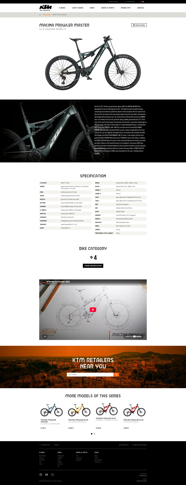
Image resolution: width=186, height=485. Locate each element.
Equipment (78, 460)
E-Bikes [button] (62, 8)
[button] (91, 433)
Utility (40, 464)
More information (93, 266)
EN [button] (141, 1)
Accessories (79, 458)
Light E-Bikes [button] (77, 8)
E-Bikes (42, 452)
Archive (56, 444)
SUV (40, 462)
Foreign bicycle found (140, 444)
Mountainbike (47, 15)
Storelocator (130, 1)
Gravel (59, 460)
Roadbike (60, 458)
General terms (97, 462)
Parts (77, 456)
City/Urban (42, 460)
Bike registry (114, 1)
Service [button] (140, 8)
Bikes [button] (92, 8)
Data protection (98, 460)
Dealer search (140, 25)
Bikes (60, 452)
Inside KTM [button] (125, 8)
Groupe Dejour (142, 481)
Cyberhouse (143, 475)
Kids (59, 466)
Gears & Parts (81, 452)
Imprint (96, 456)
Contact (96, 458)
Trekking (41, 458)
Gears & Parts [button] (107, 8)
